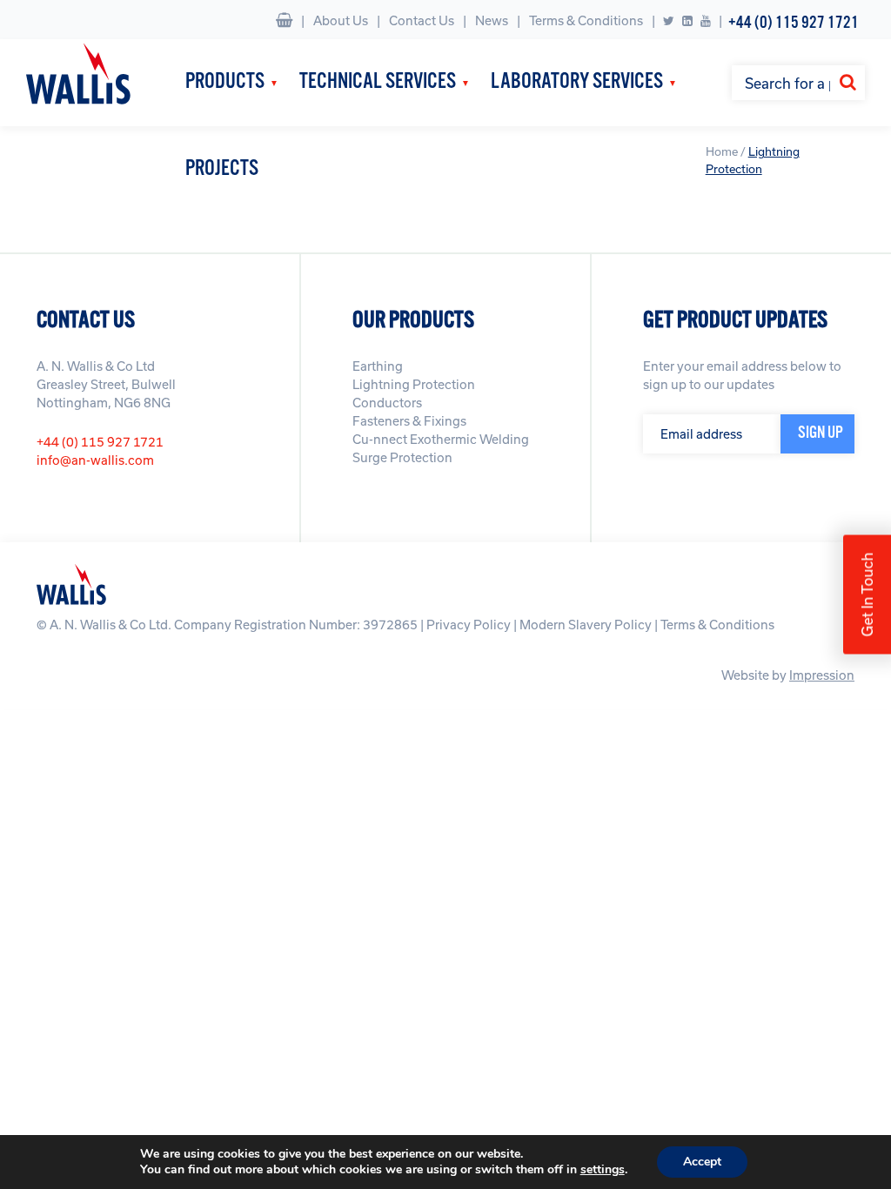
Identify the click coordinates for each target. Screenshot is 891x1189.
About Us (340, 20)
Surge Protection (402, 457)
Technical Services (377, 82)
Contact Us (421, 20)
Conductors (387, 402)
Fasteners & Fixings (409, 420)
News (491, 20)
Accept (702, 1161)
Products (225, 82)
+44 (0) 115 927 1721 (793, 23)
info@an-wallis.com (95, 460)
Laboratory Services (577, 82)
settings (602, 1170)
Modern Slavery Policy (585, 624)
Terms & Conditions (586, 20)
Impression (821, 675)
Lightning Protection (413, 384)
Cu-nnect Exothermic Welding (440, 439)
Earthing (377, 366)
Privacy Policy (468, 624)
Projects (221, 169)
